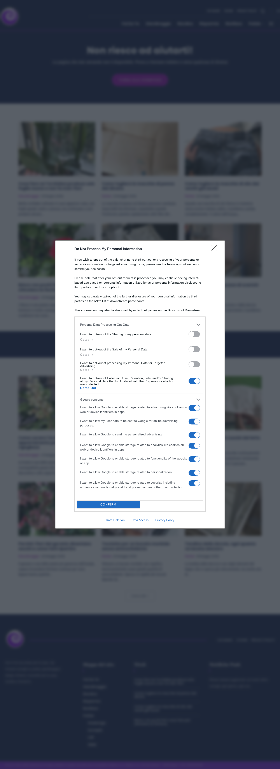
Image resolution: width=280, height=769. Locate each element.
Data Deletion (115, 520)
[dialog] (140, 384)
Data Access (140, 520)
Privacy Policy (164, 520)
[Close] (216, 249)
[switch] (194, 334)
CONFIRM (108, 504)
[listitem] (140, 324)
